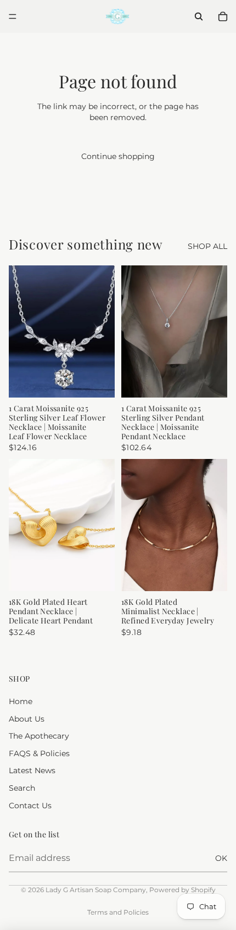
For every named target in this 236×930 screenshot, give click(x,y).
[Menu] (12, 16)
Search (22, 788)
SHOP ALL (207, 246)
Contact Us (30, 805)
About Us (26, 719)
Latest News (32, 770)
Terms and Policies (118, 912)
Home (20, 701)
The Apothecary (39, 736)
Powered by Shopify (182, 890)
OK (221, 858)
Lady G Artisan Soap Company (96, 890)
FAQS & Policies (39, 753)
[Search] (199, 16)
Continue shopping (118, 156)
